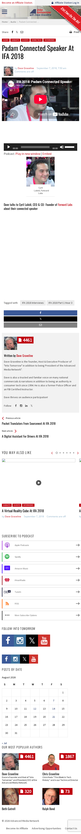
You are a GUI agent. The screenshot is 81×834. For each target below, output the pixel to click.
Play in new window (27, 154)
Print (76, 32)
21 (53, 716)
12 (35, 708)
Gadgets (15, 40)
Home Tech (36, 40)
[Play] (9, 147)
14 (53, 708)
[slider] (70, 146)
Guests (25, 40)
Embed (46, 154)
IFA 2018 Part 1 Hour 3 (60, 302)
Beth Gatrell (8, 808)
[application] (40, 147)
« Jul (4, 743)
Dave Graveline (13, 516)
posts (27, 340)
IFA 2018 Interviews (33, 302)
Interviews (49, 40)
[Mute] (62, 147)
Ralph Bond (48, 808)
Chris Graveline (50, 774)
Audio (5, 40)
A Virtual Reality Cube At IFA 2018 (23, 510)
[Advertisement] (40, 130)
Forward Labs (65, 204)
